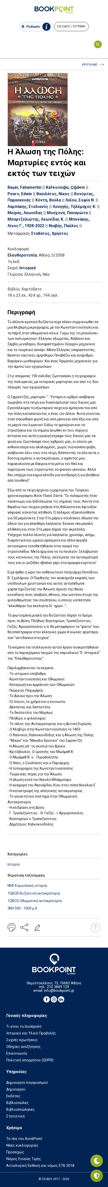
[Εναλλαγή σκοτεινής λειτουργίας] (96, 1161)
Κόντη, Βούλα (48, 200)
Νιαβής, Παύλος (63, 225)
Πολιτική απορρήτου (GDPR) (29, 1060)
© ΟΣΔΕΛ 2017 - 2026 (54, 1179)
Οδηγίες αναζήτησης (23, 1047)
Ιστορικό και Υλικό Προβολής (31, 1033)
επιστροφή (89, 64)
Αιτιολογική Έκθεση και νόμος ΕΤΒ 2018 (40, 1166)
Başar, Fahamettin (24, 187)
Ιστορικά (27, 268)
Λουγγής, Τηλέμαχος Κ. (74, 206)
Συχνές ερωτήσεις (22, 1040)
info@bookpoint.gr (59, 991)
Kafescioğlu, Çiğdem (65, 187)
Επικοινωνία (16, 1053)
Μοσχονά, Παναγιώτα (67, 212)
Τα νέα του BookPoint (24, 1139)
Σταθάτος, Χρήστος (49, 233)
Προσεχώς (15, 1152)
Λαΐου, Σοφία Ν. (80, 200)
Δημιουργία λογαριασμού (27, 1083)
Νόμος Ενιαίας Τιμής (23, 1159)
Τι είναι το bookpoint (23, 1026)
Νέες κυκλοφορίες (22, 1145)
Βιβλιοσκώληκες (20, 1109)
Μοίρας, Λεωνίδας (25, 212)
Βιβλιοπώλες (17, 1103)
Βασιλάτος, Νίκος (53, 193)
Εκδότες (13, 1096)
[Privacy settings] (96, 1176)
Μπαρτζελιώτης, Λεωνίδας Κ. (36, 219)
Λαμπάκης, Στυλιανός (28, 206)
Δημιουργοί (15, 1089)
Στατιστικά (15, 1116)
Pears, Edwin (20, 193)
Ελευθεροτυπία (22, 255)
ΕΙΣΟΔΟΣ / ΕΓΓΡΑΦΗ (71, 26)
